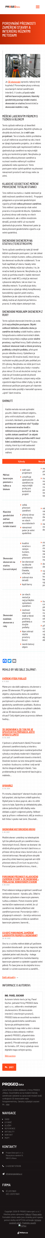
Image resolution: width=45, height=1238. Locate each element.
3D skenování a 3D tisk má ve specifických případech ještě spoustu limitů (18, 732)
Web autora (10, 1055)
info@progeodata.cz (14, 1173)
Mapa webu (37, 1214)
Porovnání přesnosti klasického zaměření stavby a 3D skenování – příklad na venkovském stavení (20, 879)
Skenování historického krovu (18, 829)
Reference (10, 1128)
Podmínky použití (29, 1223)
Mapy (7, 1137)
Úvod (7, 1119)
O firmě (8, 1122)
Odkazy (28, 1214)
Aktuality (9, 1131)
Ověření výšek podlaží (14, 678)
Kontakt (9, 1134)
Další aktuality (9, 977)
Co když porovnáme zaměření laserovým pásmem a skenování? (20, 934)
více (7, 1104)
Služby (8, 1125)
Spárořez (7, 785)
